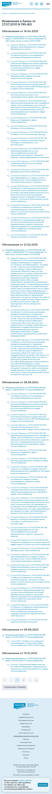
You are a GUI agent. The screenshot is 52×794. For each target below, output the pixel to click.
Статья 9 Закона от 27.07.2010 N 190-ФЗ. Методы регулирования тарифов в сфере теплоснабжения (29, 460)
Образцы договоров (26, 748)
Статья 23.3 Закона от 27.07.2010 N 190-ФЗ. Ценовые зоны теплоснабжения (30, 171)
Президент (26, 727)
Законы (26, 739)
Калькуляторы (26, 742)
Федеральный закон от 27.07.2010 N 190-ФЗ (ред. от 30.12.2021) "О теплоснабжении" (26, 659)
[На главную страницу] (12, 4)
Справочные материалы (26, 745)
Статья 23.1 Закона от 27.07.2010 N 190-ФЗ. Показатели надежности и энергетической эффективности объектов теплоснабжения (30, 542)
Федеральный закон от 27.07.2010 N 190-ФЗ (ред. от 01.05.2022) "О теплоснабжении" (26, 636)
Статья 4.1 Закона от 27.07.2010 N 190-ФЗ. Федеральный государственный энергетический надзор (29, 76)
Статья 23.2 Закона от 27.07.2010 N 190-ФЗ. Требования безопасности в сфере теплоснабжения (30, 163)
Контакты (26, 752)
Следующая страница (15, 687)
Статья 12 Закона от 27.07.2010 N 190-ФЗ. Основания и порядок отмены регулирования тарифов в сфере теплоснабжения (29, 480)
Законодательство (26, 733)
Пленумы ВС (26, 730)
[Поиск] (31, 4)
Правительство (26, 723)
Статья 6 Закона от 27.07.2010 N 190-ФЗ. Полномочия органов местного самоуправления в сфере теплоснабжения (30, 95)
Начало (5, 13)
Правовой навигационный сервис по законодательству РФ (26, 766)
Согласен (43, 785)
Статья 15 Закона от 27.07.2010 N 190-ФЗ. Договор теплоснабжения (29, 127)
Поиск (26, 758)
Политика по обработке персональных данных (26, 771)
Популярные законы (26, 720)
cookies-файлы (25, 780)
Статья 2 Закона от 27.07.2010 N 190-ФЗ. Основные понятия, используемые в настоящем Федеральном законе (29, 55)
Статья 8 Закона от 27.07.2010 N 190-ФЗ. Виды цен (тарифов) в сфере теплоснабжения (29, 120)
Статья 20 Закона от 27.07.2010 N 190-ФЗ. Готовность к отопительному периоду (29, 133)
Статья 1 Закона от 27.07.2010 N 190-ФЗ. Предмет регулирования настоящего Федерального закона (28, 47)
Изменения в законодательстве (22, 13)
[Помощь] (36, 4)
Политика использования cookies (26, 775)
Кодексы (26, 714)
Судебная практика (26, 717)
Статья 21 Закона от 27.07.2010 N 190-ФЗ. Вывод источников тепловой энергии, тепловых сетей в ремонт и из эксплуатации (29, 141)
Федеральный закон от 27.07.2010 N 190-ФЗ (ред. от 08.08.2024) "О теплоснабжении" (26, 389)
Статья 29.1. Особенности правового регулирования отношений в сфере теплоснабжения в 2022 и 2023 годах (28, 643)
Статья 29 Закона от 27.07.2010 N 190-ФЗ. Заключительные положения (29, 236)
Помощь (26, 755)
